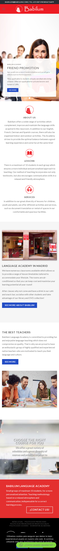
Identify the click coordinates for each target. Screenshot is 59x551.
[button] (36, 545)
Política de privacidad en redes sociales (29, 524)
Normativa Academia (40, 526)
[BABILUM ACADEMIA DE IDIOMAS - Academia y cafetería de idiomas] (29, 9)
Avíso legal (17, 522)
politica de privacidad (35, 522)
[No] (55, 542)
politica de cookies (18, 526)
